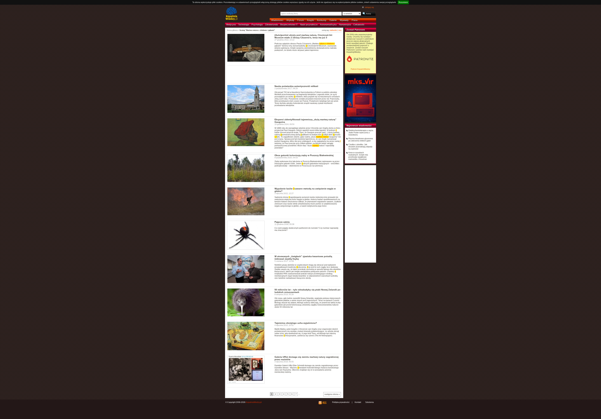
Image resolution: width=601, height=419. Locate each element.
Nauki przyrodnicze (309, 24)
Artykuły (290, 20)
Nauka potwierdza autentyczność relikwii (296, 86)
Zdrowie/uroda (271, 24)
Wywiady (344, 20)
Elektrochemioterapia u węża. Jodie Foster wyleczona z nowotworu (361, 132)
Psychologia (257, 24)
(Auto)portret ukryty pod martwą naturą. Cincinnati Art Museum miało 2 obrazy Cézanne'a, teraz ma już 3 (303, 36)
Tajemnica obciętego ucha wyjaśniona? (296, 323)
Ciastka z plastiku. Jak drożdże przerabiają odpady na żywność (360, 146)
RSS (324, 402)
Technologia (243, 24)
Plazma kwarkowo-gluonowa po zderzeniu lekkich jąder (360, 139)
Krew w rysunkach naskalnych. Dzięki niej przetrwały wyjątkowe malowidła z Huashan (358, 156)
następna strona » (332, 394)
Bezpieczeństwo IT (289, 24)
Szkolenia (369, 402)
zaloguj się (369, 7)
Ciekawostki (358, 24)
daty (340, 30)
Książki (310, 20)
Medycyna (231, 24)
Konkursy (321, 20)
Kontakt (358, 402)
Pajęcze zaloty (282, 222)
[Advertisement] (284, 74)
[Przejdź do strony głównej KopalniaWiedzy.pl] (231, 13)
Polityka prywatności (340, 402)
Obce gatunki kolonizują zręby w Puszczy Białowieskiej (304, 155)
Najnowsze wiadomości (359, 125)
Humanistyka (345, 24)
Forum (300, 20)
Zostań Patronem (356, 29)
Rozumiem (403, 2)
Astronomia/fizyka (328, 24)
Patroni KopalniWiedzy (360, 69)
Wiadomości (277, 20)
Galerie (333, 20)
